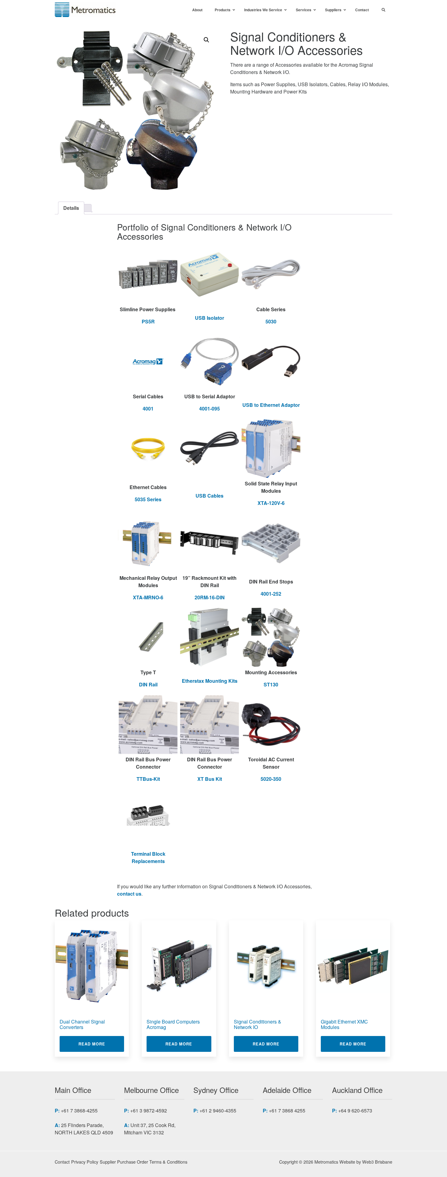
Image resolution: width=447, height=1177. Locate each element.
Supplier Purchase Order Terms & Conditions (143, 1161)
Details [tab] (71, 207)
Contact (62, 1161)
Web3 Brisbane (377, 1161)
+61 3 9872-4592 (148, 1110)
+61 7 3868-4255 (79, 1110)
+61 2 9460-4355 (217, 1110)
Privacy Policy (84, 1161)
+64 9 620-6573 (355, 1110)
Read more (101, 1044)
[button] (206, 39)
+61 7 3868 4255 (287, 1110)
